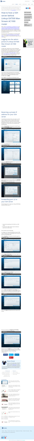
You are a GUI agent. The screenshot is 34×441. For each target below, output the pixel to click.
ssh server (26, 22)
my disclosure (13, 10)
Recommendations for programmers (8, 432)
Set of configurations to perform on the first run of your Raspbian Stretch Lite (14, 421)
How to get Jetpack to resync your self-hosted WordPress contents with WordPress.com (6, 374)
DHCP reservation (27, 12)
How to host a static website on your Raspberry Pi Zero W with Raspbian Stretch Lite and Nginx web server (14, 399)
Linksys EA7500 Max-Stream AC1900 (28, 17)
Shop (29, 4)
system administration (27, 25)
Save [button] (12, 357)
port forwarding (27, 20)
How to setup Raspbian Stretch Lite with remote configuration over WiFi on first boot (14, 404)
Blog (17, 4)
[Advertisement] (11, 102)
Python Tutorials (26, 430)
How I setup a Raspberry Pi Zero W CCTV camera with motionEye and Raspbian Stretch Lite (13, 395)
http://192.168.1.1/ (13, 52)
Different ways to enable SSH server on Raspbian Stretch (14, 417)
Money (20, 4)
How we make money (11, 430)
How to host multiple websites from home (16, 373)
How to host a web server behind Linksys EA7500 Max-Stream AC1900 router (14, 381)
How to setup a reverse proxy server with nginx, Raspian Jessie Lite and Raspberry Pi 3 (14, 408)
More (32, 4)
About (13, 4)
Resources (25, 4)
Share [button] (6, 354)
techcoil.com (14, 364)
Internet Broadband (27, 14)
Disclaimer (23, 440)
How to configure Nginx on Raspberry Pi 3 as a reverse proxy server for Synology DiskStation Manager (14, 390)
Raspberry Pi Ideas (19, 430)
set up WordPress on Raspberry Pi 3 (11, 26)
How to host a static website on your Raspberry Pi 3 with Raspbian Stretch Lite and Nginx (14, 386)
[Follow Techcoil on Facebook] (26, 8)
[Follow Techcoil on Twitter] (28, 8)
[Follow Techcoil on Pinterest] (29, 8)
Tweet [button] (12, 354)
